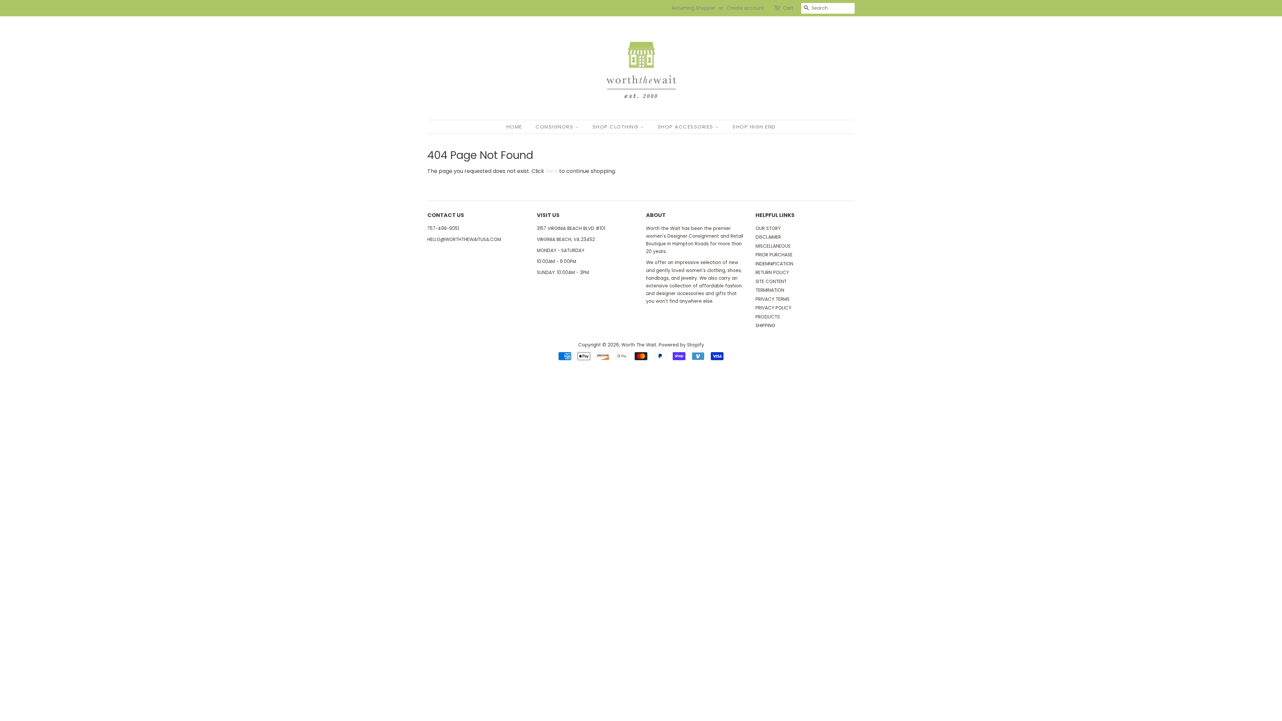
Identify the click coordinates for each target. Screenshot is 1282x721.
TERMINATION (770, 290)
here (552, 171)
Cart (788, 8)
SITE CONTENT (771, 281)
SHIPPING (765, 325)
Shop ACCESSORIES (686, 126)
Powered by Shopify (681, 345)
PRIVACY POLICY (773, 308)
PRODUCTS (768, 317)
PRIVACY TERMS (773, 299)
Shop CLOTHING (616, 126)
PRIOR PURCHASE (774, 255)
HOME (514, 126)
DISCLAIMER (768, 237)
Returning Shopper (693, 8)
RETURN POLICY (772, 272)
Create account (745, 8)
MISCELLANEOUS (773, 246)
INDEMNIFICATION (774, 264)
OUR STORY (768, 228)
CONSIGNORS (555, 126)
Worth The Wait (638, 345)
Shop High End (754, 126)
